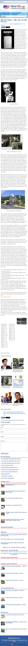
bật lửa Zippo (4, 420)
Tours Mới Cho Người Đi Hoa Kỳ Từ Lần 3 (11, 463)
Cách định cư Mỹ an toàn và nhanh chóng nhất (12, 539)
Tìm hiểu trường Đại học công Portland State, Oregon (15, 491)
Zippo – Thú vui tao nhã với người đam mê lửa (13, 411)
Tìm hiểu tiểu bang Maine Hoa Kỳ (14, 505)
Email (2, 431)
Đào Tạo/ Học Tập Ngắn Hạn (8, 478)
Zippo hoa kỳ (21, 420)
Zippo (16, 29)
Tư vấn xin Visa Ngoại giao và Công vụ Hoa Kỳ (16, 629)
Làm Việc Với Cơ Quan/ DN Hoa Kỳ (9, 471)
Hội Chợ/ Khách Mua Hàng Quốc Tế (9, 467)
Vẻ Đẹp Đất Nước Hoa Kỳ (16, 23)
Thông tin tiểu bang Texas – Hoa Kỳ (14, 580)
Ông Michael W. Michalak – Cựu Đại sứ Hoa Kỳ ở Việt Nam (16, 622)
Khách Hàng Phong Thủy (10, 557)
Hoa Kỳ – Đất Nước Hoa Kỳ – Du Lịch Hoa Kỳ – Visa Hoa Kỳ (16, 641)
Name (2, 427)
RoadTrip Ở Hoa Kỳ (6, 473)
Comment (3, 441)
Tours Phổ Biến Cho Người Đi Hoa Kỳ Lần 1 (11, 458)
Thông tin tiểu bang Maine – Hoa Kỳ (14, 573)
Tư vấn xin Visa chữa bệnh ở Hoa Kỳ (15, 614)
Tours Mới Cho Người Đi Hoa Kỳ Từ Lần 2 (11, 461)
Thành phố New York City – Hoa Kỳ (14, 597)
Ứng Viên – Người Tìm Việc (10, 550)
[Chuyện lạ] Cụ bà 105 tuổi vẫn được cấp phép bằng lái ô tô (16, 484)
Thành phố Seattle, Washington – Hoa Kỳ (16, 604)
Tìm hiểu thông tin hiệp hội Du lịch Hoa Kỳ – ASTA (16, 513)
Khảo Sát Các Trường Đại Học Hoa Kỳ (10, 469)
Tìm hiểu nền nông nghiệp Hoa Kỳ (14, 498)
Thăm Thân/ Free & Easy (7, 476)
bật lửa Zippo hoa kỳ (12, 420)
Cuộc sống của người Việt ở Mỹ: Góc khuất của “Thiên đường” (12, 543)
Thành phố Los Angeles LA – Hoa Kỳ (15, 590)
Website (2, 436)
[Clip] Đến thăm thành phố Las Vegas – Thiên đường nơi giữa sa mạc (15, 520)
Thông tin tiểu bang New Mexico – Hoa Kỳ (16, 566)
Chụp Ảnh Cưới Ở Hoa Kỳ (7, 465)
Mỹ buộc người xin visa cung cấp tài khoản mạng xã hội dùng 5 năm (14, 535)
